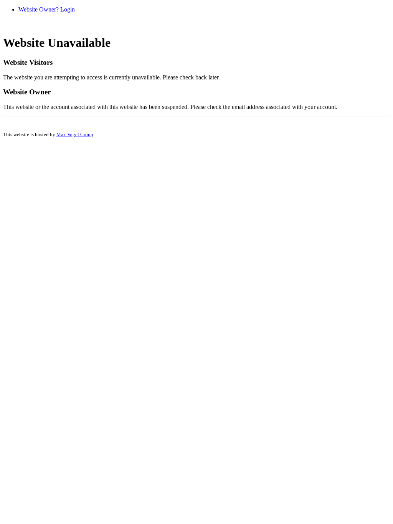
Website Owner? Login (46, 9)
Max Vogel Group (74, 134)
